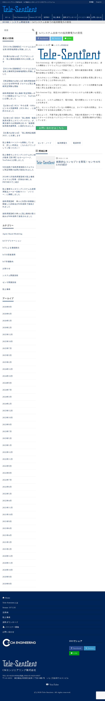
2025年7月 (7, 348)
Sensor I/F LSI (35, 17)
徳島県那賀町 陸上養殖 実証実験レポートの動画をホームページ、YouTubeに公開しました (19, 96)
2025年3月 (7, 355)
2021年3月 (7, 542)
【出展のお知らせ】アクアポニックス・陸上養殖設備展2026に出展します (18, 59)
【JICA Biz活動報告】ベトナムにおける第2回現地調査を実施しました (19, 48)
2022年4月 (7, 501)
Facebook (43, 38)
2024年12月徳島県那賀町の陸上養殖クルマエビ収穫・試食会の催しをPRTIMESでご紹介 (18, 179)
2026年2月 (7, 328)
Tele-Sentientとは (20, 17)
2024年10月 (8, 376)
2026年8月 (7, 307)
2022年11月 (8, 459)
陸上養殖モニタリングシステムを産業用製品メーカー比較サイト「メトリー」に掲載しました (19, 191)
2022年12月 (8, 452)
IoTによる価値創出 (11, 248)
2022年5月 (7, 494)
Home (7, 598)
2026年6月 (7, 314)
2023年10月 (8, 418)
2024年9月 (7, 383)
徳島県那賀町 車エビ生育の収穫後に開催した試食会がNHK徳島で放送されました (19, 204)
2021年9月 (7, 521)
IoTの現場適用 (9, 255)
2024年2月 (7, 404)
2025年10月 (8, 341)
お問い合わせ (96, 17)
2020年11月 (8, 563)
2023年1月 (7, 445)
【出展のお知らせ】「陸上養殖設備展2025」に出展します (19, 134)
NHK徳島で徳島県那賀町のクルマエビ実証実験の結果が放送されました (18, 168)
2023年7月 (7, 431)
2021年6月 (7, 528)
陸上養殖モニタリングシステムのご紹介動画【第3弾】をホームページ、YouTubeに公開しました (19, 157)
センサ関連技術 (9, 282)
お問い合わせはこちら (51, 128)
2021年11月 (8, 508)
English (98, 2)
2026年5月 (7, 321)
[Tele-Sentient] (20, 9)
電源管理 (77, 143)
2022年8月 (7, 473)
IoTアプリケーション (12, 241)
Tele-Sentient (48, 692)
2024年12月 (8, 369)
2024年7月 (7, 390)
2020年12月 (8, 556)
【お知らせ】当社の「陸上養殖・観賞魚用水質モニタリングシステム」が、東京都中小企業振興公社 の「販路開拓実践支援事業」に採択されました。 (19, 122)
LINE (69, 38)
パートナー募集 (84, 17)
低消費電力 (62, 143)
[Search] (33, 30)
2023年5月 (7, 438)
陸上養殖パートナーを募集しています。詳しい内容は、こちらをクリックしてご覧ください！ (19, 145)
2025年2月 (7, 362)
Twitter (57, 38)
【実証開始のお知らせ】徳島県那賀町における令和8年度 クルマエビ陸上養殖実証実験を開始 (19, 83)
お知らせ (6, 268)
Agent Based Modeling (12, 234)
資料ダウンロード (70, 17)
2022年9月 (7, 466)
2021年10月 (8, 514)
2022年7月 (7, 480)
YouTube (54, 684)
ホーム (7, 17)
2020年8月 (7, 584)
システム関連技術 (61, 45)
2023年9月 (7, 424)
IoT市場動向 (8, 262)
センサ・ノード (44, 143)
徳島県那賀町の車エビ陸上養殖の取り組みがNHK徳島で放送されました (19, 215)
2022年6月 (7, 487)
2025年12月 (8, 335)
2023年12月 (8, 411)
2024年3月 (7, 397)
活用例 (46, 17)
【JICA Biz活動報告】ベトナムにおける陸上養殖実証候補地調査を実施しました (19, 71)
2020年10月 (8, 570)
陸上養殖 (56, 17)
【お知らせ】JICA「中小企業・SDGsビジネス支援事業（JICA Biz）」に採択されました (19, 108)
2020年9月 (7, 577)
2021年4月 (7, 535)
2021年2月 (7, 549)
